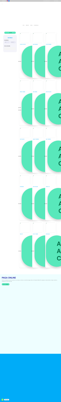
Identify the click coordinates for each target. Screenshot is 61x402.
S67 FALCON (22, 139)
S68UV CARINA (22, 91)
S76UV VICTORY (23, 44)
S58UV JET (48, 186)
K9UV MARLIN (35, 44)
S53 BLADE (48, 234)
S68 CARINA (35, 91)
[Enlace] (2, 4)
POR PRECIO (6, 40)
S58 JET (21, 234)
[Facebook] (9, 1)
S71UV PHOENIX (48, 44)
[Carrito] (55, 4)
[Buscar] (52, 4)
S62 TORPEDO (48, 139)
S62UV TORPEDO (36, 139)
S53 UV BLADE (35, 186)
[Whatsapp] (2, 399)
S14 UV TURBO (35, 234)
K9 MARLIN (22, 186)
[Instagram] (7, 1)
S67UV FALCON (48, 91)
